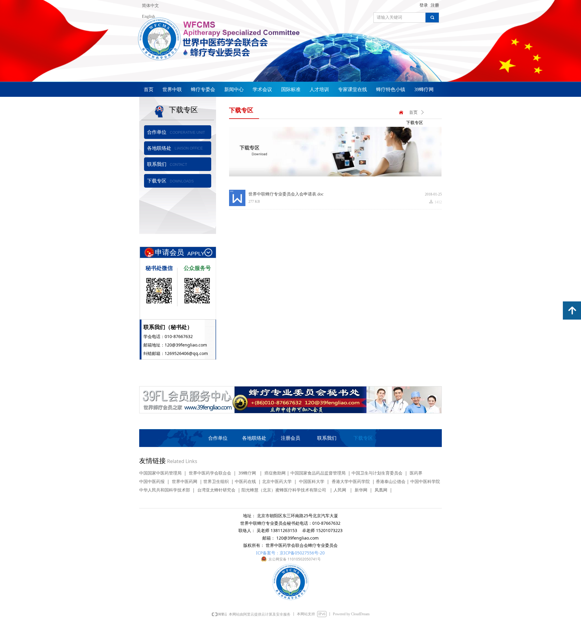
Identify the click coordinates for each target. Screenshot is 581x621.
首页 (413, 112)
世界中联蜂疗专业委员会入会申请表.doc (285, 194)
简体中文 (150, 5)
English (148, 16)
